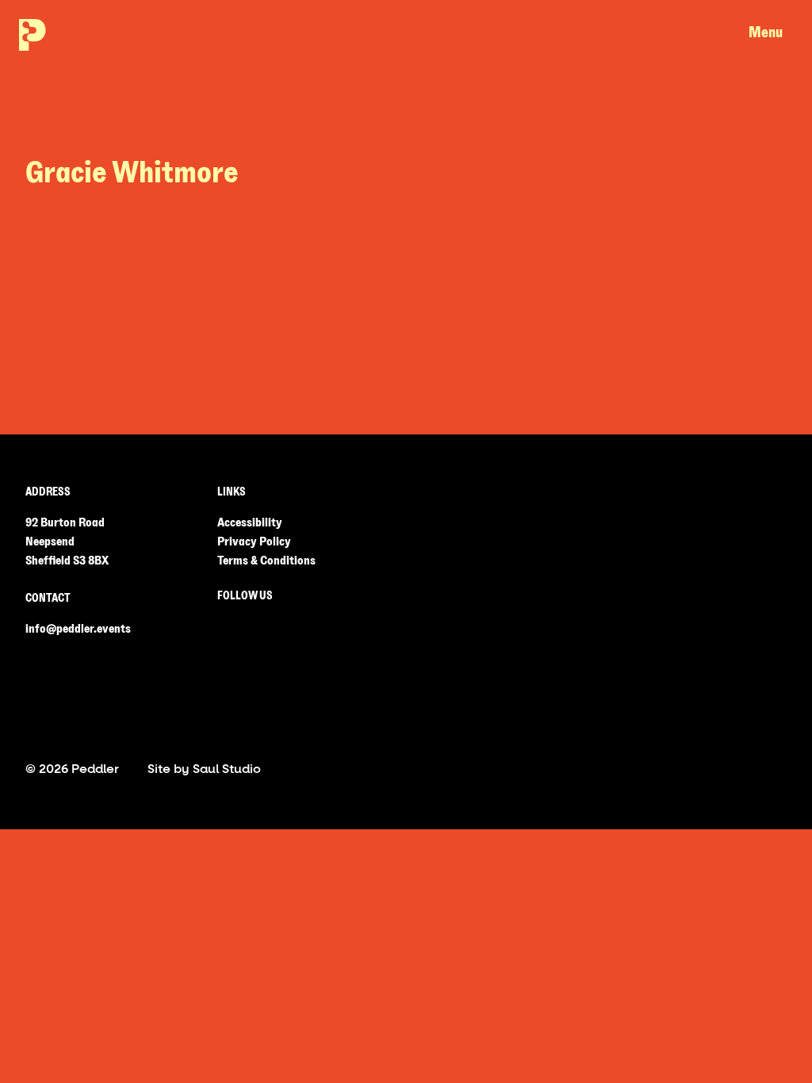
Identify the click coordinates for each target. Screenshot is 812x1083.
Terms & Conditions (266, 560)
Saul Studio (227, 768)
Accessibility (249, 522)
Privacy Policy (254, 541)
